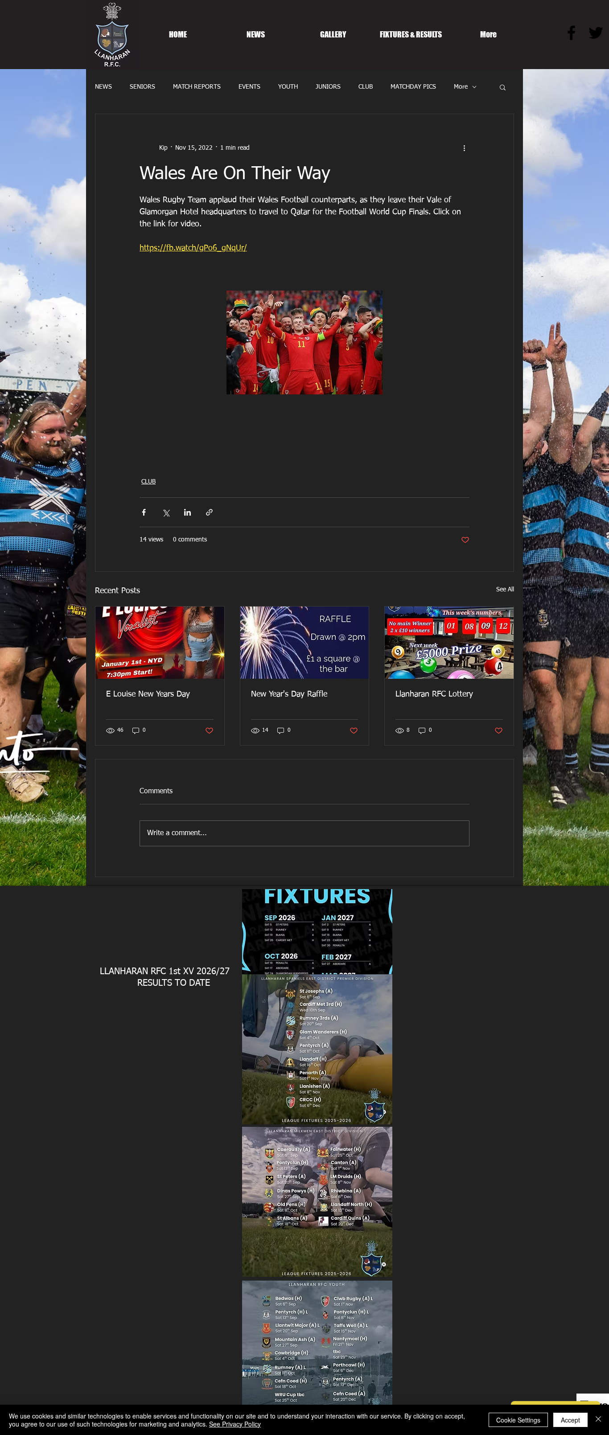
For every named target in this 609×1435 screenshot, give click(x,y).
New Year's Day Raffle (289, 694)
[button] (502, 86)
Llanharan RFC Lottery (434, 694)
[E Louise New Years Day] (159, 643)
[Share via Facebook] (144, 512)
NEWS (103, 87)
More (461, 87)
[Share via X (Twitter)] (165, 512)
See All (505, 589)
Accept (570, 1419)
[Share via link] (209, 512)
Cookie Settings (518, 1419)
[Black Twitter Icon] (595, 32)
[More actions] (464, 148)
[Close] (598, 1420)
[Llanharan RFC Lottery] (449, 643)
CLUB (365, 87)
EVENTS (249, 87)
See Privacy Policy (235, 1423)
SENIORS (142, 87)
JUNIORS (328, 87)
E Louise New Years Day (148, 694)
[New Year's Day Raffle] (304, 643)
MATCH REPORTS (197, 87)
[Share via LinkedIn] (187, 512)
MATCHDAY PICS (413, 87)
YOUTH (288, 87)
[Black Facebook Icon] (571, 32)
